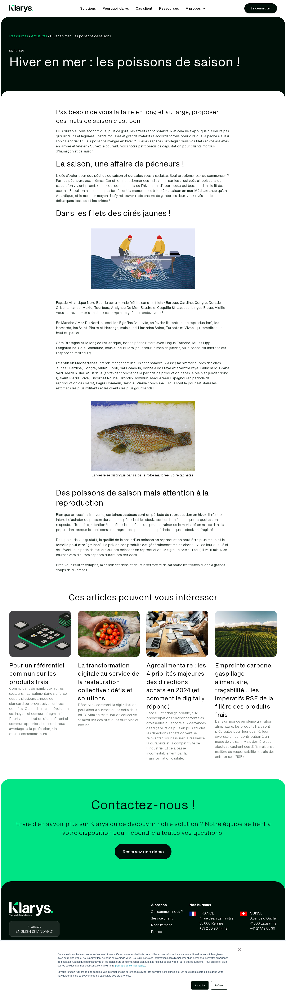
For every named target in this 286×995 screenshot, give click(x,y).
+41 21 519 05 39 (262, 928)
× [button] (239, 948)
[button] (195, 8)
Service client (162, 918)
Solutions (88, 8)
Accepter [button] (200, 985)
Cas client (144, 8)
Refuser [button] (219, 985)
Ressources (169, 8)
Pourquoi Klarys (116, 8)
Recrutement (161, 925)
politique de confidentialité (130, 965)
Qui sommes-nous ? (167, 911)
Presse (156, 932)
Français (34, 926)
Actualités (39, 36)
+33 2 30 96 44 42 (214, 928)
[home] (21, 8)
